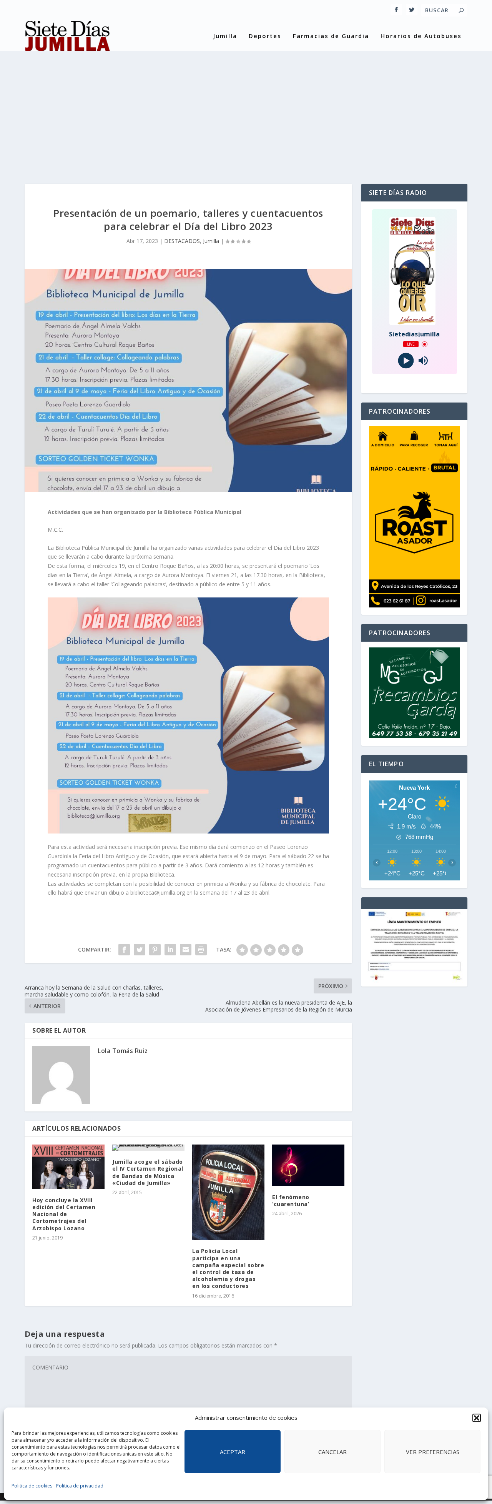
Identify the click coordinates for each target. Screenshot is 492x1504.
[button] (476, 1418)
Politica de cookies (32, 1485)
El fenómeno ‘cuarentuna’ (290, 1200)
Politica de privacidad (79, 1485)
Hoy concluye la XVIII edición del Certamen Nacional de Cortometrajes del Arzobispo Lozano (63, 1214)
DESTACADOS (182, 241)
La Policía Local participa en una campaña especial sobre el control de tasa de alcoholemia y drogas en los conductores (228, 1268)
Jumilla (225, 36)
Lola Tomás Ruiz (123, 1050)
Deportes (265, 36)
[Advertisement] (246, 111)
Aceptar (232, 1452)
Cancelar (332, 1452)
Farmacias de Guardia (331, 36)
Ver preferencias (432, 1452)
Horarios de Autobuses (421, 36)
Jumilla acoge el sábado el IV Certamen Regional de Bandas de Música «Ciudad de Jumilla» (147, 1172)
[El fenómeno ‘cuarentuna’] (308, 1165)
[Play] (406, 361)
